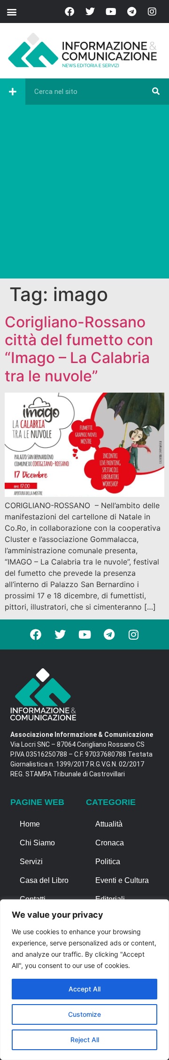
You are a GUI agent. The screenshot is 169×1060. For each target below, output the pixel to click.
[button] (11, 11)
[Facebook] (69, 11)
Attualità (109, 824)
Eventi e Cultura (122, 880)
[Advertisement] (84, 194)
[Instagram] (152, 11)
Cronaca (109, 843)
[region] (84, 979)
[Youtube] (110, 11)
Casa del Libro (44, 880)
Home (30, 824)
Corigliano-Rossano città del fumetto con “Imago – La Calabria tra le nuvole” (79, 349)
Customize (84, 1014)
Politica (107, 862)
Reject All (84, 1040)
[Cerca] (156, 91)
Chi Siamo (37, 843)
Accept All (84, 989)
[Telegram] (131, 11)
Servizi (31, 862)
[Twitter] (90, 11)
